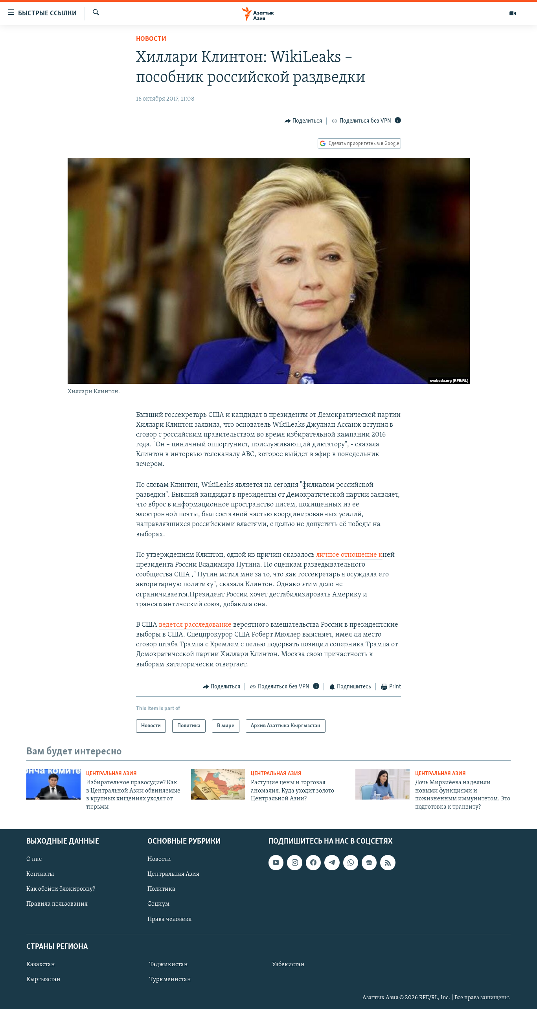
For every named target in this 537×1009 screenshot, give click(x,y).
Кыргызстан (43, 979)
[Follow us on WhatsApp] (350, 862)
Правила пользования (57, 904)
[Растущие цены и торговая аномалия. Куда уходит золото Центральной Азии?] (218, 784)
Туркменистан (170, 979)
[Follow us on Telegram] (331, 862)
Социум (158, 904)
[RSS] (387, 862)
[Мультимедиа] (512, 13)
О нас (34, 859)
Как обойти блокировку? (60, 889)
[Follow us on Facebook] (313, 862)
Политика (161, 889)
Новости (151, 39)
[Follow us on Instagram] (294, 862)
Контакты (40, 874)
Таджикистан (168, 964)
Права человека (169, 919)
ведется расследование (196, 625)
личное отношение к (349, 555)
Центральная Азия (111, 774)
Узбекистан (288, 964)
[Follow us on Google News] (369, 862)
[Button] (303, 121)
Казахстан (40, 964)
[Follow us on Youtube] (275, 862)
